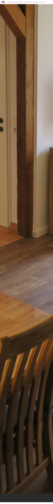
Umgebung (36, 2)
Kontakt (44, 2)
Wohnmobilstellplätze (19, 2)
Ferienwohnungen (10, 2)
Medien (40, 2)
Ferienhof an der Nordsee (28, 2)
